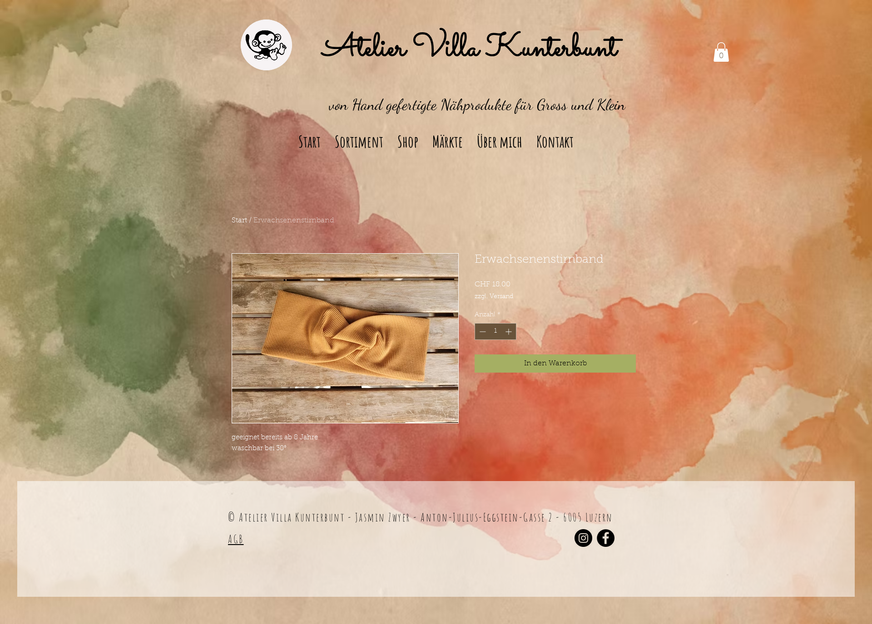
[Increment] (509, 331)
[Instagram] (583, 538)
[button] (721, 52)
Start (239, 220)
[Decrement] (481, 331)
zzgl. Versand (494, 297)
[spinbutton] (495, 331)
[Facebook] (605, 538)
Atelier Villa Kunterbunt (469, 49)
